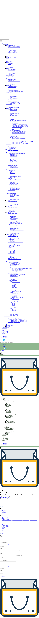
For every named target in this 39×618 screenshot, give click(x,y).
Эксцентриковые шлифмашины (13, 90)
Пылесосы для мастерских (12, 72)
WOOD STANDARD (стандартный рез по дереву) (20, 125)
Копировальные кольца (13, 214)
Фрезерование (8, 212)
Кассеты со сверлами (13, 187)
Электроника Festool (9, 325)
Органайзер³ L (12, 240)
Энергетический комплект (14, 98)
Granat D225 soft (14, 287)
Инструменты (6, 44)
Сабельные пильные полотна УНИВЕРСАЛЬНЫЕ (20, 143)
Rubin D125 (14, 306)
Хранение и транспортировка (11, 234)
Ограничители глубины (14, 180)
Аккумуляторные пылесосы (12, 52)
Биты (11, 171)
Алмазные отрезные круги (14, 100)
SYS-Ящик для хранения (12, 235)
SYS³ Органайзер (11, 239)
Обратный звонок (5, 337)
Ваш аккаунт (4, 523)
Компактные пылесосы (12, 69)
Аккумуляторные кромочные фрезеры (14, 47)
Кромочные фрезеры (11, 84)
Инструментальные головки (14, 264)
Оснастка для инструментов (12, 106)
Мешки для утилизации (14, 167)
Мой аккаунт (4, 330)
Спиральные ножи (11, 210)
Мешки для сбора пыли (14, 276)
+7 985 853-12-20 (4, 343)
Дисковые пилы (10, 63)
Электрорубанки (9, 92)
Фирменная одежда (11, 80)
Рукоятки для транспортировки (15, 163)
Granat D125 (14, 284)
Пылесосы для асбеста (11, 71)
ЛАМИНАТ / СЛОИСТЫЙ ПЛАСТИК (18, 128)
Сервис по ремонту (5, 332)
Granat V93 (13, 289)
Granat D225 (14, 286)
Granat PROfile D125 (15, 300)
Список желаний (5, 329)
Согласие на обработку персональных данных (9, 530)
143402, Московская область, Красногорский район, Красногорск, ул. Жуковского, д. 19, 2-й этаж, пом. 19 (19, 520)
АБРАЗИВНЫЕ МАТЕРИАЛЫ (17, 127)
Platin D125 (13, 303)
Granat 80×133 (14, 283)
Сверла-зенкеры (12, 177)
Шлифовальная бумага (13, 267)
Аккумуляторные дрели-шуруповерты (14, 46)
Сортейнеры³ (12, 257)
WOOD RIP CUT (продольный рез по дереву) (19, 124)
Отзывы (3, 333)
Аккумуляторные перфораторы (13, 49)
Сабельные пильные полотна (14, 137)
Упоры (11, 205)
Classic (11, 256)
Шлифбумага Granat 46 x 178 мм (17, 270)
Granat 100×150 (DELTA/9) (16, 282)
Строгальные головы (11, 211)
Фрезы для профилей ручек (14, 233)
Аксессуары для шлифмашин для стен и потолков (18, 274)
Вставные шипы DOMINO (14, 202)
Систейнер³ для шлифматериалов (17, 290)
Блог (3, 441)
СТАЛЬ (13, 129)
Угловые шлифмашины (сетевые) (15, 103)
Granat (11, 281)
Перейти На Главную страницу (5, 497)
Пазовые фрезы (12, 229)
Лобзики (9, 64)
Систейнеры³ (10, 247)
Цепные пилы (10, 67)
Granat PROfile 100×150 (15, 299)
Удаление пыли (12, 217)
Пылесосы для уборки (11, 73)
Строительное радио (11, 55)
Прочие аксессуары (13, 97)
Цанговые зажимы (13, 219)
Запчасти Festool (7, 316)
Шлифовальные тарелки (14, 315)
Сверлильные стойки (11, 190)
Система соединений (13, 221)
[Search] (1, 41)
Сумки (11, 198)
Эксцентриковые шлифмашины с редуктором (15, 91)
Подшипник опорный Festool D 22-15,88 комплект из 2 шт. (17, 320)
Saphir (11, 308)
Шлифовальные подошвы (14, 314)
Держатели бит (12, 172)
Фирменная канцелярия (12, 79)
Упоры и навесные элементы (14, 116)
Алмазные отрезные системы (12, 77)
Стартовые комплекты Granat (16, 291)
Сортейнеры (10, 255)
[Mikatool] (2, 350)
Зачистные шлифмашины (12, 87)
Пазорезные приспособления (14, 112)
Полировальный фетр (11, 148)
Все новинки (4, 328)
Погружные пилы (11, 65)
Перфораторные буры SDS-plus (15, 188)
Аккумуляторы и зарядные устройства (14, 94)
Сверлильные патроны (13, 181)
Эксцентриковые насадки (14, 183)
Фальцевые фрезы (13, 232)
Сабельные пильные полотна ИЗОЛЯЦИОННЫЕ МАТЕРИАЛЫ (22, 141)
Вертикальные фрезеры (12, 83)
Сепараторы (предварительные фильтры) (16, 164)
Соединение (8, 200)
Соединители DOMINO (14, 204)
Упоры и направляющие (14, 218)
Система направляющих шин (11, 193)
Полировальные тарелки (12, 147)
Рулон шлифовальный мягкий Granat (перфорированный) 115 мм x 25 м (23, 268)
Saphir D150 (14, 309)
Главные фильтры (13, 166)
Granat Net (11, 292)
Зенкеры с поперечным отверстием (15, 176)
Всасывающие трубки (13, 154)
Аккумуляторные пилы (12, 50)
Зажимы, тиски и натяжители (15, 117)
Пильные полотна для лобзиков (15, 130)
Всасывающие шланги (13, 155)
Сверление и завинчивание (10, 169)
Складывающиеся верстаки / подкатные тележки (18, 120)
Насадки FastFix (10, 178)
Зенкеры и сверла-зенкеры (12, 175)
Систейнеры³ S (12, 251)
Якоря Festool (8, 326)
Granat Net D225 (14, 296)
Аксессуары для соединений (12, 201)
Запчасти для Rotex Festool (10, 428)
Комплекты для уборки (13, 156)
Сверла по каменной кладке (14, 189)
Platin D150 (13, 304)
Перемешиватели (9, 61)
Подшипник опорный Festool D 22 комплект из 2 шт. (16, 319)
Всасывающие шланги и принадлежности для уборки (16, 153)
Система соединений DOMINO (11, 75)
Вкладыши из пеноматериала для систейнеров (15, 242)
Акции (7, 56)
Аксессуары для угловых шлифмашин (12, 414)
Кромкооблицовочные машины (11, 57)
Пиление (7, 62)
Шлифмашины (8, 85)
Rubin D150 (14, 307)
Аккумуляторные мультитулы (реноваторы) (15, 48)
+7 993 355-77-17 (4, 344)
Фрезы (9, 224)
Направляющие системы (12, 194)
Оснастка (5, 93)
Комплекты (12, 196)
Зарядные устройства (13, 96)
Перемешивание (8, 108)
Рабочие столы (12, 119)
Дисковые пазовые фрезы (14, 225)
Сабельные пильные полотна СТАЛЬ (18, 142)
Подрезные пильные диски (14, 135)
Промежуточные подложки (14, 313)
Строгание (8, 206)
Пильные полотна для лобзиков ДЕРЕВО (18, 132)
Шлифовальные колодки (14, 272)
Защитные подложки (13, 312)
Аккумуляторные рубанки (12, 53)
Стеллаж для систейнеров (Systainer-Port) (16, 260)
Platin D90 (13, 305)
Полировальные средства (12, 146)
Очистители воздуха (11, 70)
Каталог (3, 43)
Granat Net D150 (14, 295)
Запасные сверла (12, 186)
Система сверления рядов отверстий (16, 220)
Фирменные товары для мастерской (14, 81)
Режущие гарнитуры (13, 136)
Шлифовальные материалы (12, 280)
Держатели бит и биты (11, 170)
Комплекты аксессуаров (14, 192)
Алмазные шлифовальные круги (15, 263)
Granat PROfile (12, 298)
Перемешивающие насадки (12, 109)
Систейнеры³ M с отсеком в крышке (16, 250)
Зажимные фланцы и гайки (12, 101)
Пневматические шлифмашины (13, 88)
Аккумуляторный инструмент (11, 45)
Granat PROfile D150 (15, 301)
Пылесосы (7, 68)
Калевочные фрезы (13, 226)
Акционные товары (5, 327)
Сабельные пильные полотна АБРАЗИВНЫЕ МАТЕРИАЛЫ (22, 140)
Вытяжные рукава (13, 160)
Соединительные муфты (14, 157)
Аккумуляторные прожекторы (13, 51)
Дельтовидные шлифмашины (13, 86)
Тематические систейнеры (12, 258)
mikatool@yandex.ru (5, 519)
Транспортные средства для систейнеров (14, 259)
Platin (11, 302)
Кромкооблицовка (9, 104)
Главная (3, 42)
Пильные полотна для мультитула (13, 107)
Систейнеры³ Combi (11, 253)
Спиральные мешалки (13, 110)
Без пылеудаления (13, 278)
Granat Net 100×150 (15, 293)
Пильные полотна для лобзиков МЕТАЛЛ (18, 133)
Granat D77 (13, 288)
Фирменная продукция (10, 78)
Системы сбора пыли (13, 115)
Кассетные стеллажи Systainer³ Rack (14, 245)
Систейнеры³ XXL (13, 244)
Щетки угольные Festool (10, 324)
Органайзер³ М (12, 241)
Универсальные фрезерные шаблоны (16, 222)
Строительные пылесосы (12, 74)
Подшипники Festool (9, 429)
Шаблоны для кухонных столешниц (16, 223)
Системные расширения (12, 158)
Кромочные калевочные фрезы (15, 227)
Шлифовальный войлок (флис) (15, 311)
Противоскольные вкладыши (14, 113)
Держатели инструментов (14, 161)
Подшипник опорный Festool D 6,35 (14, 322)
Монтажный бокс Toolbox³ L (14, 237)
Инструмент (4, 512)
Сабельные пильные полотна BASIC (18, 139)
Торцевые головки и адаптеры (15, 174)
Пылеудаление (8, 152)
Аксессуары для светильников (13, 150)
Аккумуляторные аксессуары (10, 413)
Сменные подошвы (13, 216)
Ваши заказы (4, 524)
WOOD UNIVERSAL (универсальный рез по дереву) (20, 126)
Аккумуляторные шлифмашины (13, 54)
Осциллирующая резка (10, 105)
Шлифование (8, 261)
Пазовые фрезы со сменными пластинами (16, 230)
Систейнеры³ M (12, 243)
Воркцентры (12, 159)
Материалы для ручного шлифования (14, 266)
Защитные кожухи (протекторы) (15, 275)
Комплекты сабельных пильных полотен (18, 138)
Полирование (8, 144)
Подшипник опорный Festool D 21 (13, 318)
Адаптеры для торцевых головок (15, 179)
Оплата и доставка (5, 331)
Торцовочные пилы (11, 66)
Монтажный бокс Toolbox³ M (14, 238)
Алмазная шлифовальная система (13, 262)
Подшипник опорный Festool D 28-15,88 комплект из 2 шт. (17, 321)
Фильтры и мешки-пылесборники (13, 165)
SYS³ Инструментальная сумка (13, 236)
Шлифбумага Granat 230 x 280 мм (17, 269)
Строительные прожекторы (12, 60)
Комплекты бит (12, 173)
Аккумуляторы (12, 95)
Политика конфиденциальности (7, 529)
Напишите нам (4, 336)
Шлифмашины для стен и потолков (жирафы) (15, 89)
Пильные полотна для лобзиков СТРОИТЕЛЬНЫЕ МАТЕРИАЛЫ (23, 134)
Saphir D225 (14, 310)
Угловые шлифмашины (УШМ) (11, 408)
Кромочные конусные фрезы (14, 228)
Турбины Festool (8, 323)
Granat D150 (14, 285)
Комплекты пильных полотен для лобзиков (19, 131)
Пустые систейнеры (13, 203)
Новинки (7, 58)
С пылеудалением (13, 279)
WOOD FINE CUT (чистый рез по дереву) (18, 123)
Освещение (8, 404)
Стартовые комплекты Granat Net (17, 297)
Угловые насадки (12, 182)
